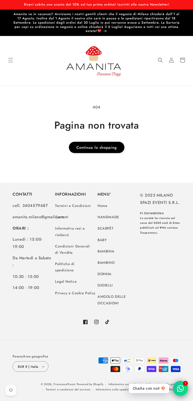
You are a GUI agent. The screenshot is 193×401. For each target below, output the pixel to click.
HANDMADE (108, 217)
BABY (102, 239)
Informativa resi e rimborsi (70, 231)
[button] (10, 60)
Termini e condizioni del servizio (68, 389)
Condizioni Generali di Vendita (72, 249)
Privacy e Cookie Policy (75, 293)
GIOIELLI (105, 285)
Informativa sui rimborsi (125, 384)
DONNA (105, 273)
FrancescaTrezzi (64, 384)
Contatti (62, 217)
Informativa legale (151, 389)
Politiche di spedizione (64, 267)
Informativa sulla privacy (164, 384)
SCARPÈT (105, 228)
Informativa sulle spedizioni (115, 389)
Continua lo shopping (96, 147)
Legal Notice (66, 281)
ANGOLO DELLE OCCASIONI (112, 299)
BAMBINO (106, 262)
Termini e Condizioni (73, 205)
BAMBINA (106, 251)
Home (102, 205)
